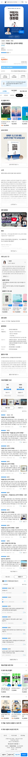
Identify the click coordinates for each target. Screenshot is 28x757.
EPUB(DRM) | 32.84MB (14, 347)
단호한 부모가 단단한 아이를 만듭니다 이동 (7, 303)
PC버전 (8, 747)
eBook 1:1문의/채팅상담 (13, 741)
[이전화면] (2, 2)
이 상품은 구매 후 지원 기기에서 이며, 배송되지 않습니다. (15, 83)
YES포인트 (3, 62)
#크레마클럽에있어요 (6, 103)
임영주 (2, 48)
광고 (16, 749)
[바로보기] (17, 402)
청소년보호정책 (20, 746)
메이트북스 (3, 50)
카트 (26, 2)
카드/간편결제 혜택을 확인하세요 (18, 71)
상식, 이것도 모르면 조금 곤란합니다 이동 (16, 709)
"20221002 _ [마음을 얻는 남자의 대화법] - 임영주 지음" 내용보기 (14, 499)
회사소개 (12, 747)
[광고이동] (22, 2)
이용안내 (3, 331)
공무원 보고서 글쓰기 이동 (16, 683)
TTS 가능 (12, 335)
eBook (3, 321)
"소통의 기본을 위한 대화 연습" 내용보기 (14, 547)
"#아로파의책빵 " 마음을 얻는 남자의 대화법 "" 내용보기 (14, 436)
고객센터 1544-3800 (10, 738)
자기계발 (8, 321)
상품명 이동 (5, 116)
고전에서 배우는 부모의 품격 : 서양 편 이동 (17, 303)
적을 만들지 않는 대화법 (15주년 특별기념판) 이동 (5, 683)
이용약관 (6, 746)
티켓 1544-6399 (19, 738)
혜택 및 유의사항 (7, 395)
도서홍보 (12, 749)
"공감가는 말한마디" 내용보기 (14, 562)
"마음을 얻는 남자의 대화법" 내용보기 (14, 421)
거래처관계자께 (18, 747)
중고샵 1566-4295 (15, 740)
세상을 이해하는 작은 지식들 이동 (5, 709)
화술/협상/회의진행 (15, 321)
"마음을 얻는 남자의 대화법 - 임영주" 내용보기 (14, 531)
